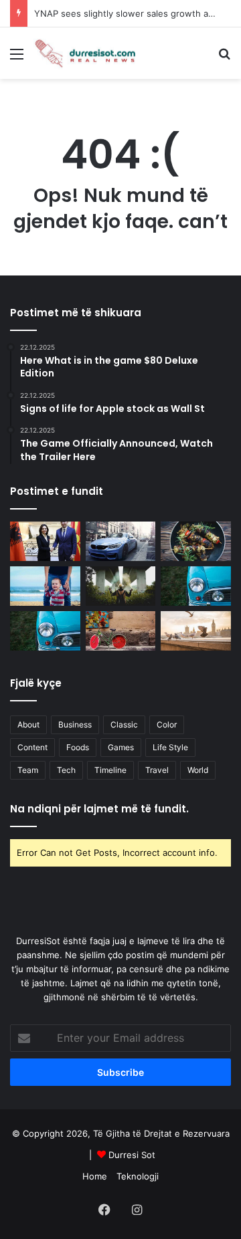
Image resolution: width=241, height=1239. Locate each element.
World (197, 770)
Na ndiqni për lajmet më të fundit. (99, 809)
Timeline (110, 770)
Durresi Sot (131, 1154)
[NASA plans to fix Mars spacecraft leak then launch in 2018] (196, 541)
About (28, 724)
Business (75, 724)
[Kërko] (224, 58)
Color (167, 724)
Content (32, 747)
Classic (124, 724)
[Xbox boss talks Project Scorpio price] (121, 586)
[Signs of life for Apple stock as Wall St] (121, 631)
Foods (77, 747)
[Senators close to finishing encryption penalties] (121, 541)
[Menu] (16, 58)
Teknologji (137, 1176)
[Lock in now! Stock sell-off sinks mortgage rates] (45, 586)
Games (121, 747)
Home (94, 1176)
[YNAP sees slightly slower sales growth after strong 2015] (196, 631)
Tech (66, 770)
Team (27, 770)
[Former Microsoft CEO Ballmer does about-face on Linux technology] (196, 586)
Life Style (170, 747)
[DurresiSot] (87, 53)
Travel (157, 770)
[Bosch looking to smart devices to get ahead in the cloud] (45, 631)
